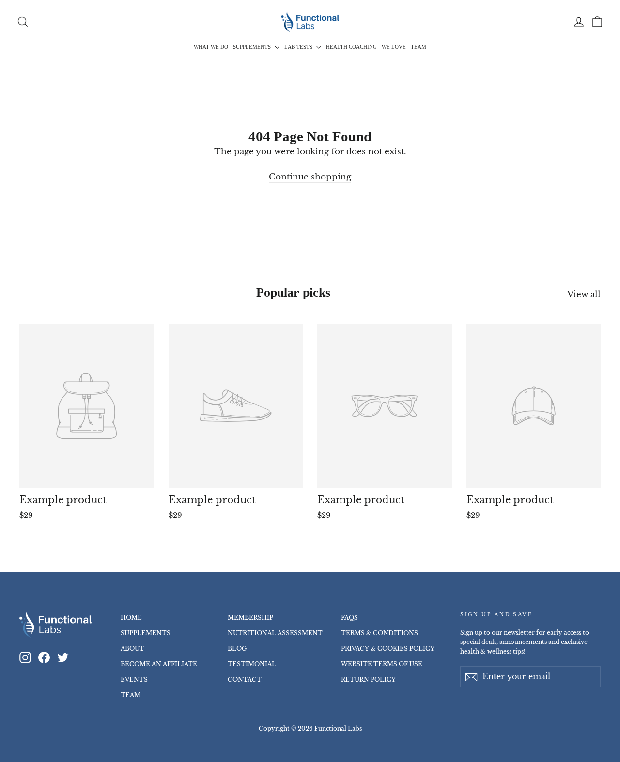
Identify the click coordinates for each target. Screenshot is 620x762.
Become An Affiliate (159, 664)
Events (134, 679)
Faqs (349, 617)
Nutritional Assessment (275, 633)
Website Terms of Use (381, 664)
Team (418, 47)
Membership (250, 617)
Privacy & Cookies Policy (387, 648)
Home (131, 617)
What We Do (211, 47)
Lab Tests (299, 47)
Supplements (252, 47)
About (132, 648)
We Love (394, 47)
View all (584, 294)
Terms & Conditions (379, 633)
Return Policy (368, 679)
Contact (245, 679)
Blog (237, 648)
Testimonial (252, 664)
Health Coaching (351, 47)
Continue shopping (310, 177)
